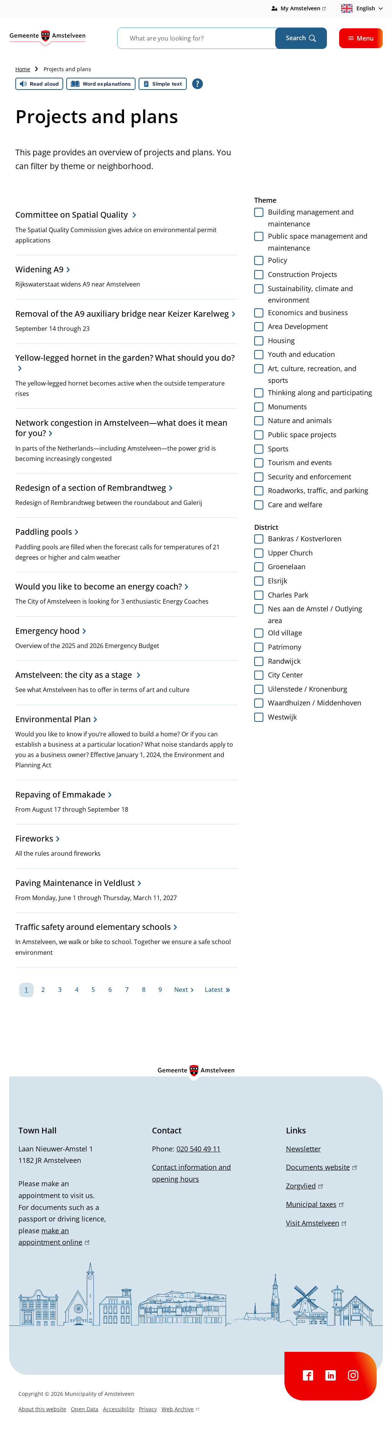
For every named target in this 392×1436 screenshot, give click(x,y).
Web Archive (178, 1410)
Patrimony (284, 646)
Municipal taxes (313, 1204)
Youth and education (301, 354)
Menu (365, 38)
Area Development (298, 326)
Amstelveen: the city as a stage (74, 674)
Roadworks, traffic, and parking (318, 490)
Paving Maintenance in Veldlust (75, 883)
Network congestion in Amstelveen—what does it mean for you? (121, 427)
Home (22, 69)
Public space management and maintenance (318, 241)
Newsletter (303, 1148)
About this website (42, 1409)
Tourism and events (300, 462)
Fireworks (34, 838)
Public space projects (302, 434)
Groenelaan (286, 566)
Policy (277, 260)
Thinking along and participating (320, 392)
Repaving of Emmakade (60, 794)
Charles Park (288, 594)
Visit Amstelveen (314, 1223)
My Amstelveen (303, 9)
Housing (281, 340)
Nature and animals (300, 420)
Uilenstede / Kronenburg (307, 689)
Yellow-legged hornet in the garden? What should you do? (125, 357)
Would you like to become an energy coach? (98, 586)
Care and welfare (295, 504)
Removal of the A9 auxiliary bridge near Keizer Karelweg (122, 313)
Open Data (84, 1409)
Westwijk (282, 716)
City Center (285, 674)
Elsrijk (277, 580)
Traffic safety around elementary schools (93, 927)
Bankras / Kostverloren (304, 538)
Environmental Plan (53, 719)
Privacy (148, 1409)
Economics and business (308, 312)
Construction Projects (302, 274)
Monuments (287, 406)
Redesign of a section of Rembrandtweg (90, 487)
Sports (278, 448)
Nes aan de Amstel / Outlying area (315, 614)
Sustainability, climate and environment (310, 294)
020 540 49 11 (198, 1148)
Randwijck (284, 661)
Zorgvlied (303, 1185)
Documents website (320, 1167)
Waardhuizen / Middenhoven (314, 702)
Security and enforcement (309, 476)
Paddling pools (43, 531)
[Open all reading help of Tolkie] (197, 83)
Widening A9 (39, 269)
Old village (285, 632)
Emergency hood (47, 630)
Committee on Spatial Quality (72, 214)
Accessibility (118, 1409)
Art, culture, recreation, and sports (312, 374)
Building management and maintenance (311, 217)
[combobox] (205, 38)
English (365, 8)
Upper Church (290, 552)
